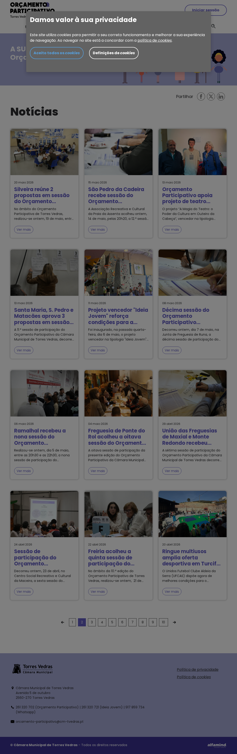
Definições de (114, 53)
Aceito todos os (57, 53)
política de (154, 40)
